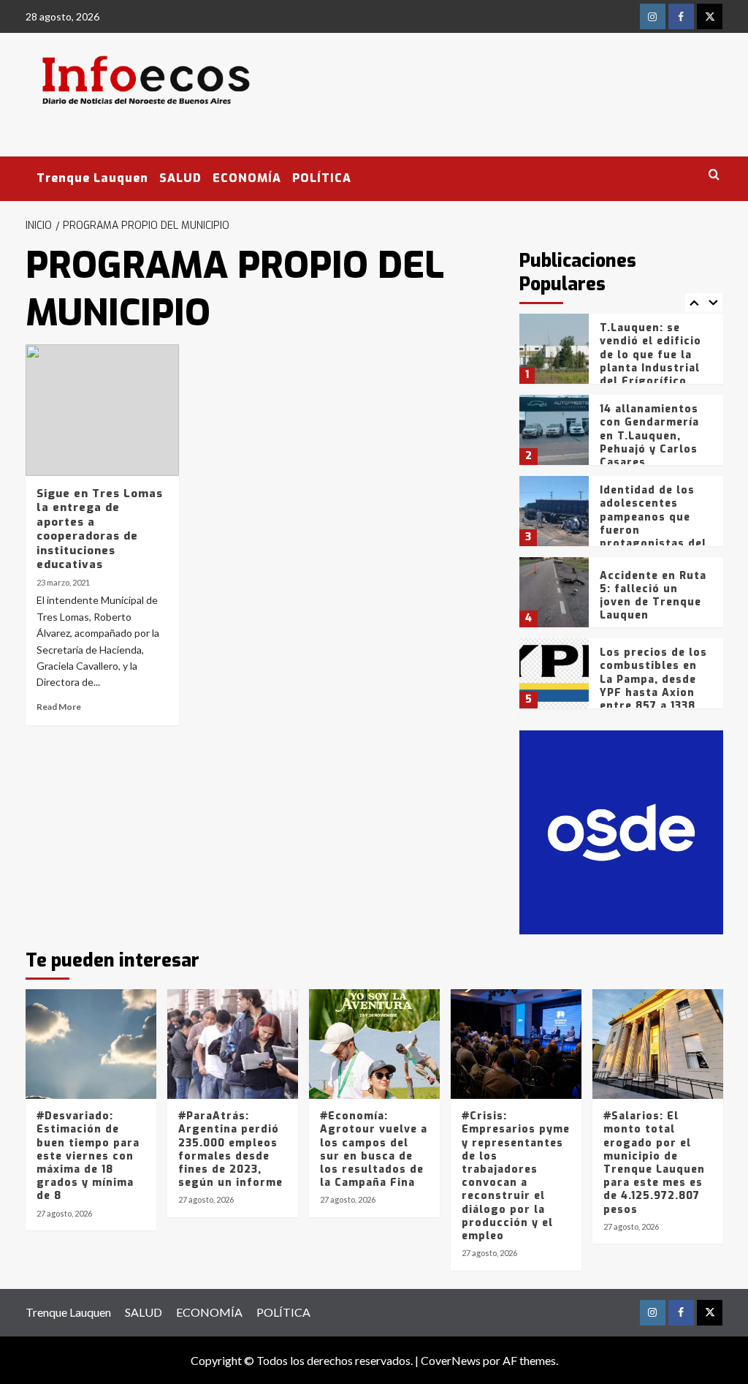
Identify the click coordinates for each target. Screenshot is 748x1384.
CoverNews (451, 1360)
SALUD (180, 178)
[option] (621, 354)
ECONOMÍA (247, 178)
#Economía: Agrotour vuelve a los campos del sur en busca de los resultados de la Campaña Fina (373, 1149)
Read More (59, 706)
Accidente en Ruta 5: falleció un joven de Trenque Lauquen (653, 596)
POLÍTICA (321, 178)
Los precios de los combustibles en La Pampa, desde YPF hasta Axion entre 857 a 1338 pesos (653, 686)
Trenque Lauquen (92, 178)
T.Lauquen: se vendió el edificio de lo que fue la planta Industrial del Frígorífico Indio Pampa (650, 361)
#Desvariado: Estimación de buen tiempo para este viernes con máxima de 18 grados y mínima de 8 (88, 1156)
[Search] (714, 175)
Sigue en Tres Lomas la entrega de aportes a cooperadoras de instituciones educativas (100, 529)
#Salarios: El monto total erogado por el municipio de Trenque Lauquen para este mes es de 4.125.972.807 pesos (654, 1162)
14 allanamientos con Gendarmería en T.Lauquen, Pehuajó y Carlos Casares (649, 435)
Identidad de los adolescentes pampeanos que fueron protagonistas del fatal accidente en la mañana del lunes (653, 536)
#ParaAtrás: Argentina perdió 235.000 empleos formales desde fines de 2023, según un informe (230, 1149)
